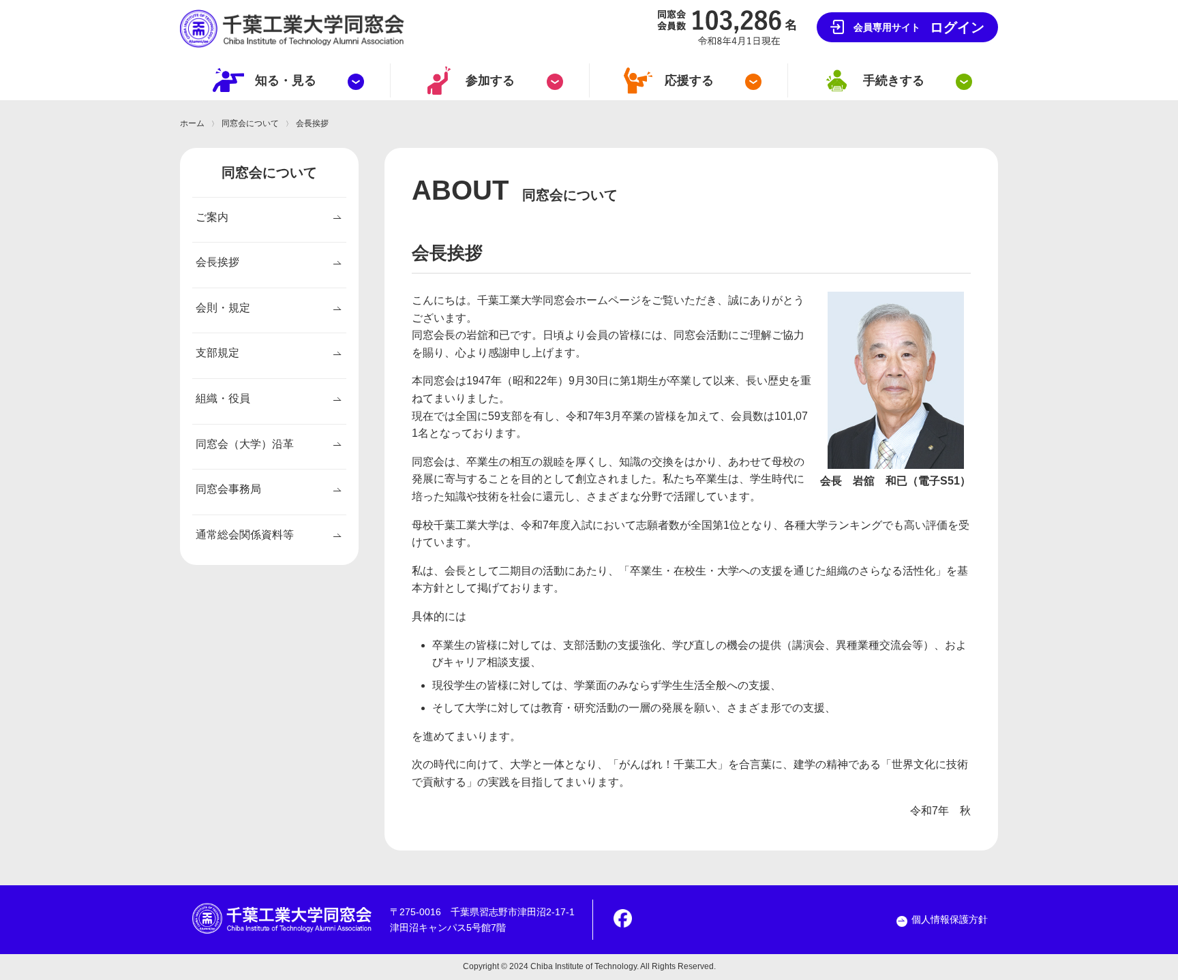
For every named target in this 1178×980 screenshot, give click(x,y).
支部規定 (217, 352)
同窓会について (250, 123)
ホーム (192, 123)
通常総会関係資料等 (245, 534)
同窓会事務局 (228, 489)
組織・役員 (223, 398)
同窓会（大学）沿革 (245, 444)
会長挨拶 (217, 262)
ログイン (919, 27)
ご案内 (212, 217)
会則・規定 (223, 307)
